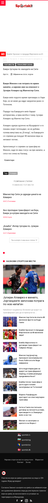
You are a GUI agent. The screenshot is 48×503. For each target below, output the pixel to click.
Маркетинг (39, 460)
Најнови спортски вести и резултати (18, 460)
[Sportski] (24, 3)
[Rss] (31, 501)
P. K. (7, 74)
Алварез (13, 173)
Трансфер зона (25, 65)
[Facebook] (17, 501)
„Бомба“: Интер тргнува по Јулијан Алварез (21, 227)
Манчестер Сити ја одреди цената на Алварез (22, 196)
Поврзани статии (23, 181)
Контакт (20, 462)
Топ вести (13, 59)
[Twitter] (22, 501)
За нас (28, 462)
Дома (5, 59)
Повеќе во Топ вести (23, 185)
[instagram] (26, 501)
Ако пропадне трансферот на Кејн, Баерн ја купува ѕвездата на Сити (21, 211)
